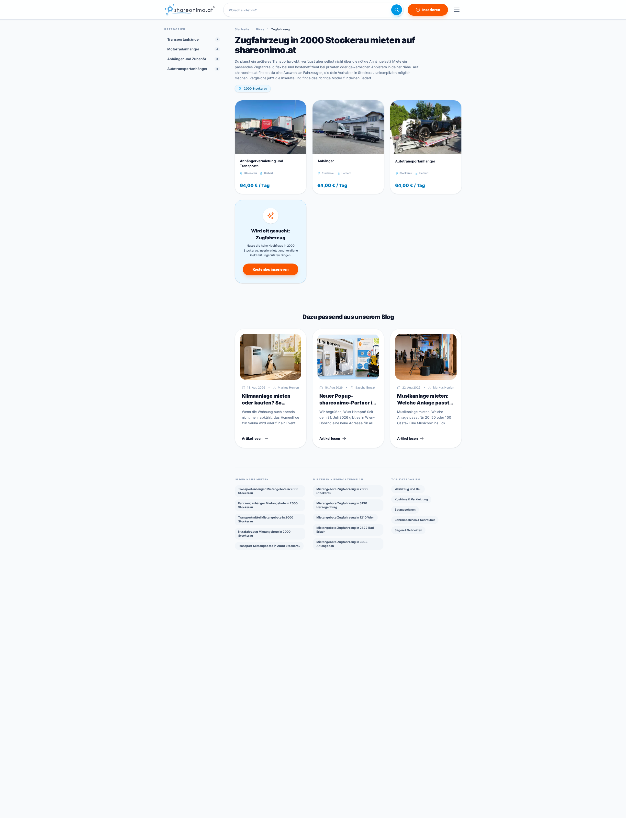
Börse (260, 29)
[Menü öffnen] (457, 10)
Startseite (242, 29)
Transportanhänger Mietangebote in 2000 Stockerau (268, 491)
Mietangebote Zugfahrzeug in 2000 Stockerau (342, 491)
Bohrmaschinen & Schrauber (415, 520)
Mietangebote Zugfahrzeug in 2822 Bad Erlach (345, 529)
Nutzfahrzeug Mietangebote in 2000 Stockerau (264, 533)
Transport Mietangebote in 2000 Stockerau (269, 546)
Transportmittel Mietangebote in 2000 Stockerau (265, 519)
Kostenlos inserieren (271, 269)
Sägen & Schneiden (408, 530)
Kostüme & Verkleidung (411, 499)
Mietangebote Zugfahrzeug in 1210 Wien (345, 517)
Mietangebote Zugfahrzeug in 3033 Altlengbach (342, 544)
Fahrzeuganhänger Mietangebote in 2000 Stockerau (268, 505)
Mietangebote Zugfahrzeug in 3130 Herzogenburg (341, 505)
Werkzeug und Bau (408, 489)
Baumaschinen (405, 509)
